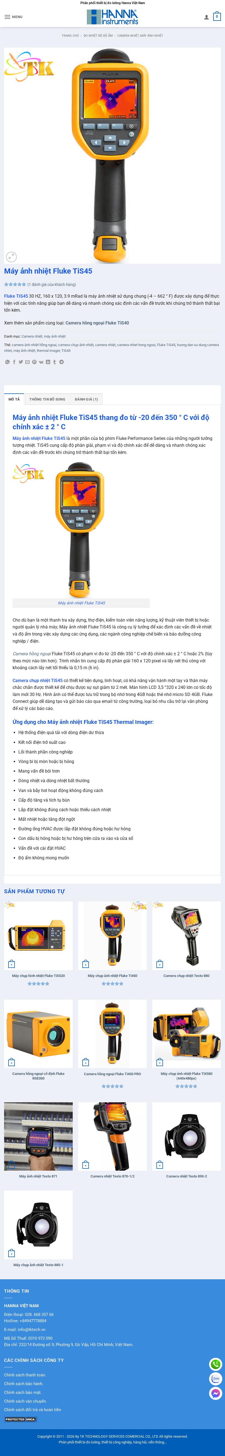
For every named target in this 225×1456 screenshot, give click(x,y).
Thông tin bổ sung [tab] (47, 399)
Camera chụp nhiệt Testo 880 (186, 976)
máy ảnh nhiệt (24, 351)
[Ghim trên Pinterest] (34, 362)
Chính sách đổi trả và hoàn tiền (32, 1410)
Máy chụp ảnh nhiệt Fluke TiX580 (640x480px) (186, 1076)
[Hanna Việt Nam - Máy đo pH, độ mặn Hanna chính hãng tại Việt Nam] (112, 16)
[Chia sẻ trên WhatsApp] (7, 362)
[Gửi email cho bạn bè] (27, 362)
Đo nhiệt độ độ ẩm (98, 35)
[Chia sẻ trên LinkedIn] (48, 362)
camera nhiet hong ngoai (136, 345)
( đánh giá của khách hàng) (51, 284)
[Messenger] (215, 1393)
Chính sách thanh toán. (25, 1375)
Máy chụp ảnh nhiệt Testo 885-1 (38, 1265)
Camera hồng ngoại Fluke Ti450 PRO (112, 1074)
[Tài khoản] (206, 17)
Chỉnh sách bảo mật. (23, 1392)
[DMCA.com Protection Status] (20, 1419)
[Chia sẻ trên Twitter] (21, 362)
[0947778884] (215, 1364)
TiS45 (66, 351)
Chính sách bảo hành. (23, 1384)
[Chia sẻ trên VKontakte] (41, 362)
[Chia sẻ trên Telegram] (61, 362)
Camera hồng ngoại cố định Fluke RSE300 (38, 1076)
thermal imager (48, 351)
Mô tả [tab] (14, 399)
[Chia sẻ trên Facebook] (14, 362)
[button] (13, 17)
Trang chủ (70, 35)
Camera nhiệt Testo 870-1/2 (112, 1176)
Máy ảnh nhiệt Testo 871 (38, 1176)
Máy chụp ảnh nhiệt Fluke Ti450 (112, 976)
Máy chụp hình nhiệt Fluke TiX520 (38, 976)
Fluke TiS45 (166, 345)
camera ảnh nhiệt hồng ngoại (34, 345)
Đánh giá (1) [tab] (86, 399)
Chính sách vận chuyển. (25, 1401)
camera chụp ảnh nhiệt (76, 345)
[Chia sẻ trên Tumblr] (54, 362)
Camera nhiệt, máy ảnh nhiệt (140, 35)
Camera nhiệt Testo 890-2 (186, 1176)
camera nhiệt (105, 345)
